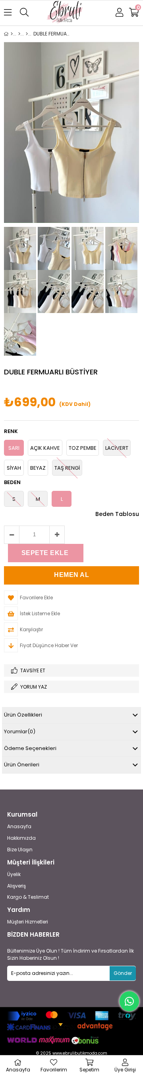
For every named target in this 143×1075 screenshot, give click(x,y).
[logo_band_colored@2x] (71, 1016)
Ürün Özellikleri (23, 715)
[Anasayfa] (12, 34)
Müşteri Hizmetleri (27, 922)
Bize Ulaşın (20, 850)
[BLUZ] (27, 34)
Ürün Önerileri (21, 764)
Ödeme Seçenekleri (30, 748)
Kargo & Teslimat (28, 897)
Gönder (123, 973)
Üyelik (14, 874)
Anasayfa (19, 826)
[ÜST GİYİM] (19, 34)
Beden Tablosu (117, 514)
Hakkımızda (21, 838)
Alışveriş (16, 886)
